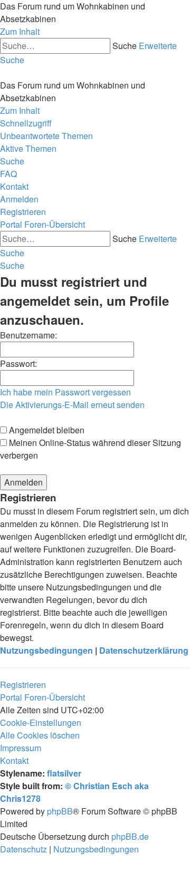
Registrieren (23, 684)
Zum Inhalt (20, 31)
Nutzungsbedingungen (46, 650)
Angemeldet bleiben (45, 430)
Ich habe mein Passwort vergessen (65, 392)
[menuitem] (46, 136)
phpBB (60, 811)
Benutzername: (28, 335)
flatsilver (64, 773)
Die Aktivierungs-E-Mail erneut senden (72, 405)
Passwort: (18, 363)
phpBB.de (130, 836)
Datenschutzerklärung (143, 650)
